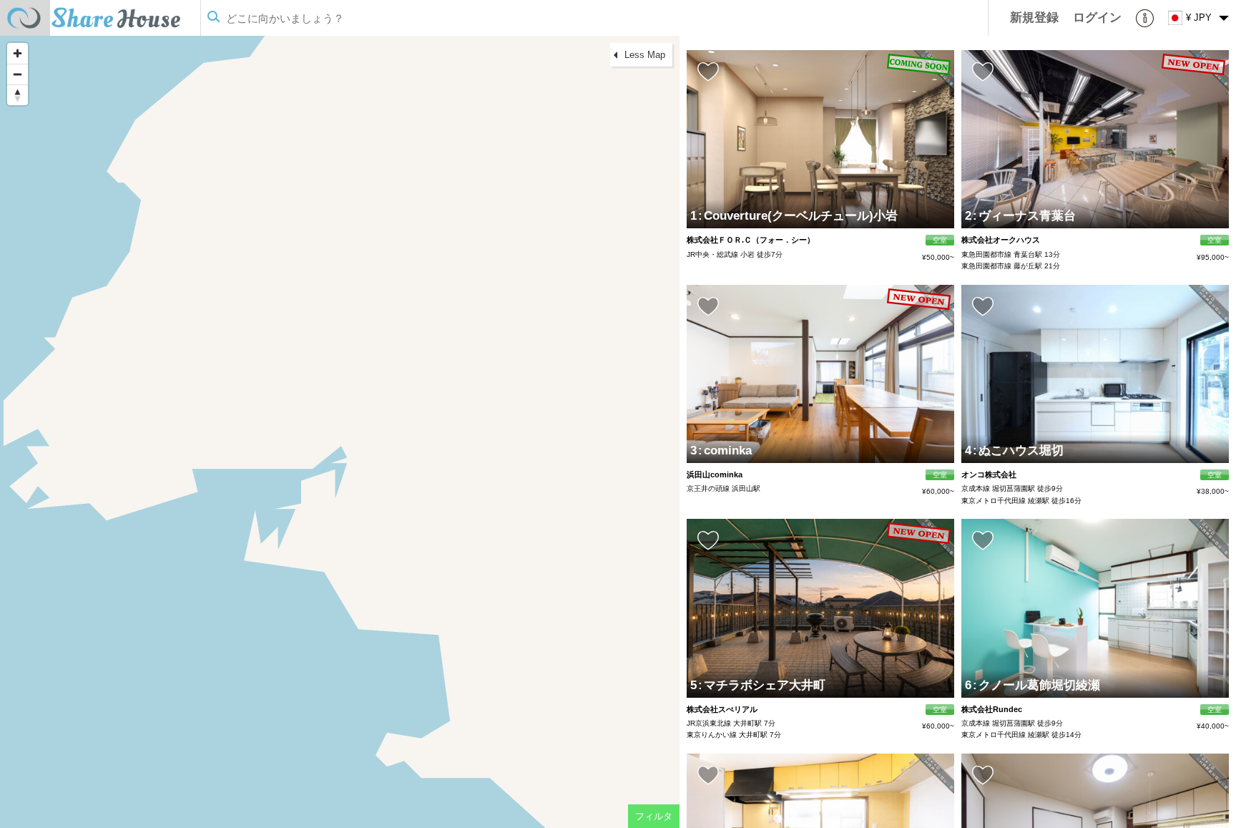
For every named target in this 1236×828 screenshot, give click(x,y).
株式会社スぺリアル (722, 709)
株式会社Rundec (991, 709)
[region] (340, 432)
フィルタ (653, 816)
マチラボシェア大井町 (761, 685)
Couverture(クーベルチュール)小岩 (798, 216)
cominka (725, 450)
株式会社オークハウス (1000, 239)
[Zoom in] (17, 53)
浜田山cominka (714, 474)
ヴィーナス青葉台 (1024, 216)
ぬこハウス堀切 (1018, 450)
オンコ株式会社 (988, 474)
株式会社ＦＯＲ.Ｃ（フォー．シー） (751, 239)
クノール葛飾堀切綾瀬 (1036, 685)
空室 (940, 240)
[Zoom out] (17, 74)
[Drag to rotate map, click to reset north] (17, 94)
